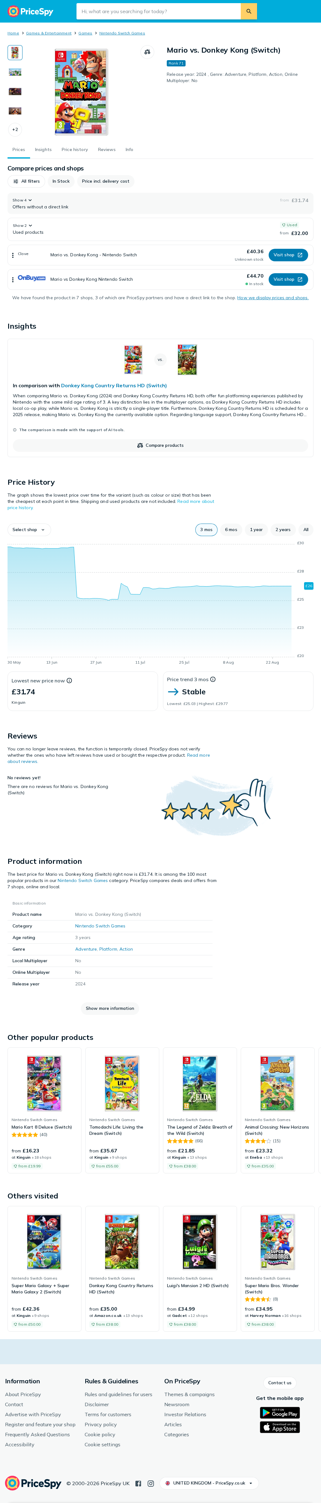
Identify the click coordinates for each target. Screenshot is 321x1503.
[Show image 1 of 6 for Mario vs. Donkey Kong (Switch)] (15, 52)
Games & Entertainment (48, 33)
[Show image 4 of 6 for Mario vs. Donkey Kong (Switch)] (15, 110)
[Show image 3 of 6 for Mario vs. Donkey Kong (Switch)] (15, 91)
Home (13, 33)
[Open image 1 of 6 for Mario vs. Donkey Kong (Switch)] (81, 92)
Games (85, 33)
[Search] (249, 11)
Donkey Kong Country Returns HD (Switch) (114, 385)
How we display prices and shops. (272, 297)
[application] (160, 603)
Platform (108, 949)
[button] (15, 130)
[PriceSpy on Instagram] (151, 1483)
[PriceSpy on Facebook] (138, 1483)
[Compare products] (147, 52)
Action (126, 949)
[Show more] (13, 255)
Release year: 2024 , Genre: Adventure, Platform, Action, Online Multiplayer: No (232, 77)
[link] (160, 398)
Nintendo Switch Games (122, 33)
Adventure (86, 949)
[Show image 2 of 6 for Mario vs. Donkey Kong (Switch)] (15, 72)
